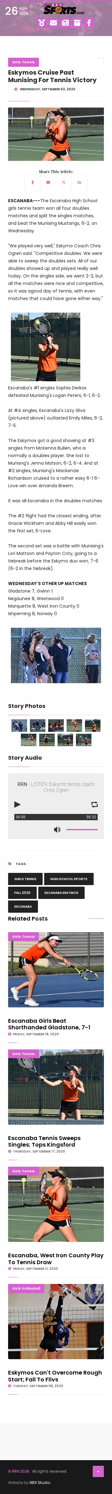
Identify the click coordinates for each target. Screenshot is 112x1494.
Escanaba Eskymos (61, 892)
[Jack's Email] (53, 23)
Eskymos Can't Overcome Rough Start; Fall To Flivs (56, 1286)
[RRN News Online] (65, 23)
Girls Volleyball (26, 1288)
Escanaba (23, 906)
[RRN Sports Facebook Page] (89, 23)
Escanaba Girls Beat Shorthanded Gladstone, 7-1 (56, 934)
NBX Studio (40, 1482)
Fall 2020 (22, 892)
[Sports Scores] (42, 23)
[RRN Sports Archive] (77, 23)
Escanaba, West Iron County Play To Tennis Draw (56, 1169)
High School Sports (68, 879)
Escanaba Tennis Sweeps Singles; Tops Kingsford (56, 1052)
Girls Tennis (23, 62)
